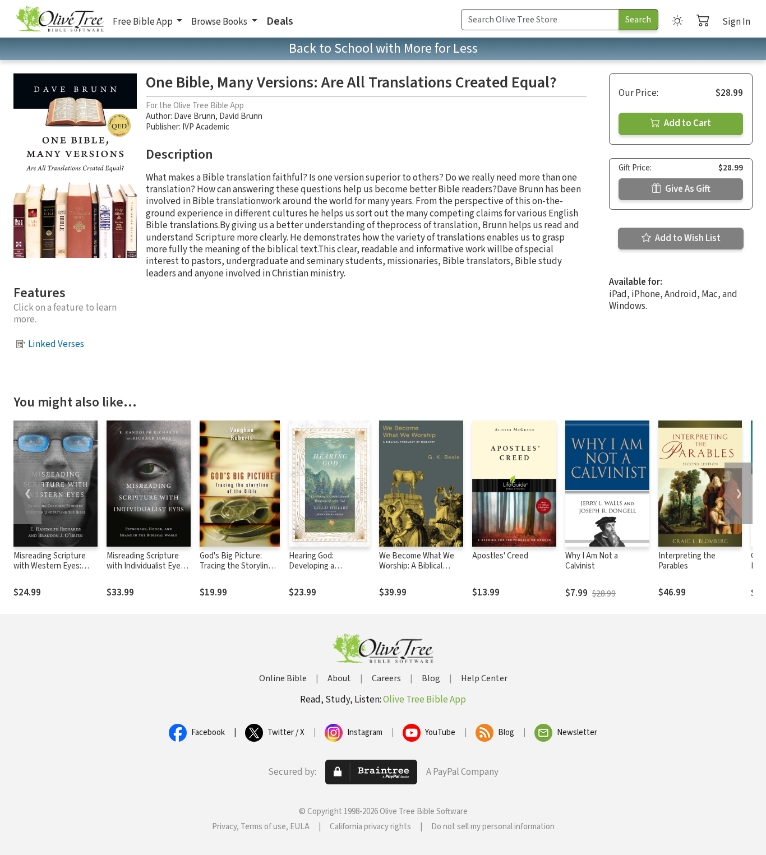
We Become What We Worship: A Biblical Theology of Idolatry (416, 566)
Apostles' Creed (500, 556)
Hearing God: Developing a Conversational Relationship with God (327, 572)
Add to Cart (686, 123)
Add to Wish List (687, 238)
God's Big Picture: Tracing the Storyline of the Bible (236, 566)
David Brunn (240, 116)
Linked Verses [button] (56, 344)
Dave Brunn (194, 116)
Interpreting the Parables (687, 561)
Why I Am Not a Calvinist (591, 561)
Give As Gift (686, 189)
